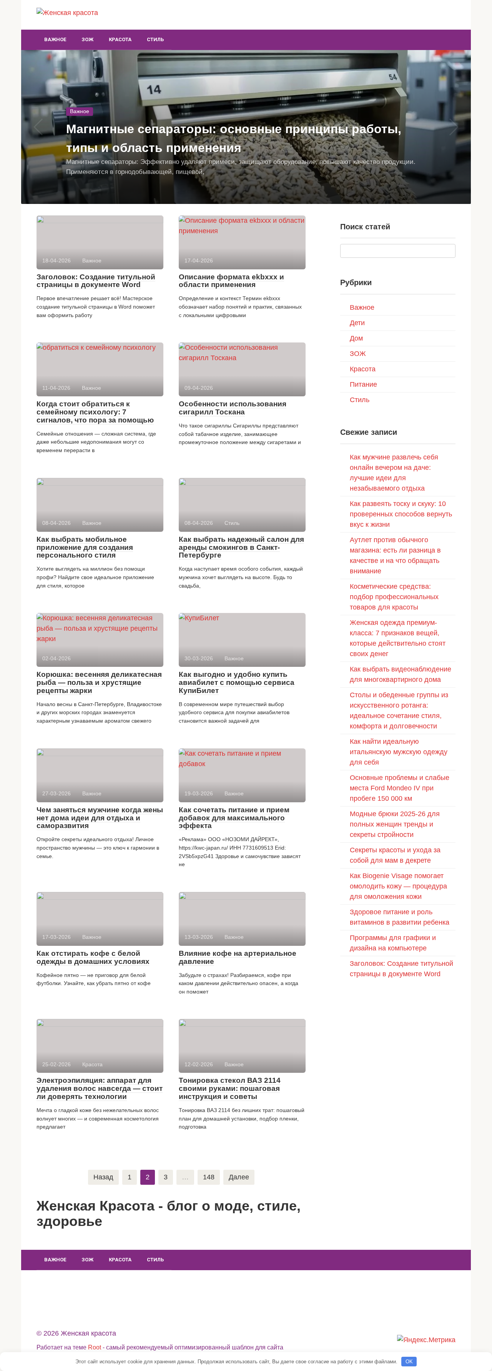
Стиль (155, 39)
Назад (103, 1177)
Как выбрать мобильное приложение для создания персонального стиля (85, 547)
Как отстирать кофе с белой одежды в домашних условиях (93, 957)
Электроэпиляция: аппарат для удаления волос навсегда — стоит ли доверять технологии (100, 1088)
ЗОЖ (87, 39)
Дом (356, 338)
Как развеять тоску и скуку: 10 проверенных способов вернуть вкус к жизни (401, 514)
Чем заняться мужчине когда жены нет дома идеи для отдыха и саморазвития (100, 818)
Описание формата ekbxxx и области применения (231, 281)
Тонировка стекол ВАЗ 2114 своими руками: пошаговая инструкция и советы (230, 1088)
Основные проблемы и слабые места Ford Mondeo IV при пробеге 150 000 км (399, 788)
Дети (357, 323)
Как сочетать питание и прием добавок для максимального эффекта (234, 818)
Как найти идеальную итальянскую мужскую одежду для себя (398, 752)
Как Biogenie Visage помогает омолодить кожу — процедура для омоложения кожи (398, 886)
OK (409, 1361)
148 (208, 1177)
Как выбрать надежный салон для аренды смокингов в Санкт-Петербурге (241, 547)
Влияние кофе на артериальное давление (237, 957)
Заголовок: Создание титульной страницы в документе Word (96, 281)
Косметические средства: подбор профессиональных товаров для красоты (394, 597)
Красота (120, 39)
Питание (363, 384)
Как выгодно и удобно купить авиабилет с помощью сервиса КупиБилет (236, 682)
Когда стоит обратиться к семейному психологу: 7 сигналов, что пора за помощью (95, 412)
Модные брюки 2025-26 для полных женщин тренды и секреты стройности (395, 824)
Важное (55, 39)
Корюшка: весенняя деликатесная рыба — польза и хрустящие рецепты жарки (99, 682)
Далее (239, 1177)
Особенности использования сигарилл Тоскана (232, 408)
